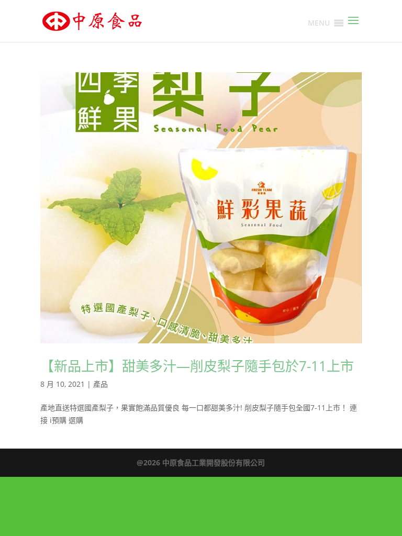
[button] (319, 23)
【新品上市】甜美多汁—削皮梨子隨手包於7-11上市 (197, 365)
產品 (100, 384)
